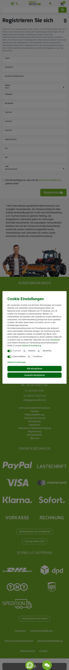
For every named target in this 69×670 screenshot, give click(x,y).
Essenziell (17, 351)
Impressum (55, 340)
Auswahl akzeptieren (34, 375)
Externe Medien (19, 356)
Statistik (31, 351)
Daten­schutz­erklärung (31, 345)
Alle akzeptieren (34, 368)
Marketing (47, 351)
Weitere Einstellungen (16, 362)
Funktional (37, 356)
